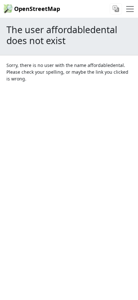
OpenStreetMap (37, 9)
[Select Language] (116, 8)
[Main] (130, 9)
